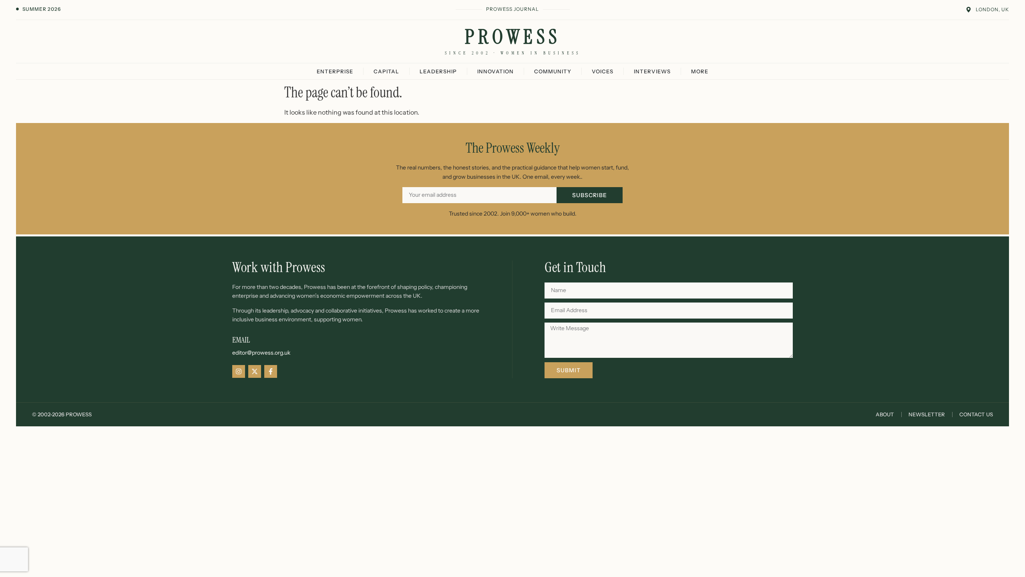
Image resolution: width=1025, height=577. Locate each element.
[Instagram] (238, 371)
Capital (386, 71)
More (699, 71)
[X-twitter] (254, 371)
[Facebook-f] (270, 371)
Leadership (438, 71)
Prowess (513, 37)
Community (552, 71)
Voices (602, 71)
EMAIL (241, 340)
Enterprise (335, 71)
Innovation (495, 71)
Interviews (652, 71)
